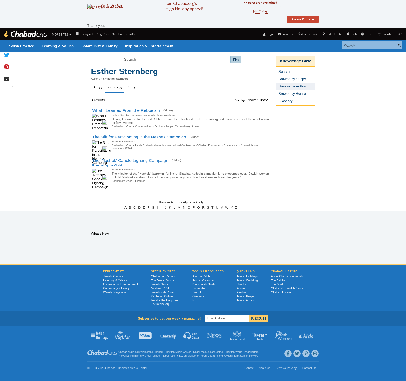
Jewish (228, 355)
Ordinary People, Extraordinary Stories (177, 126)
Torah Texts (260, 335)
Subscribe (198, 288)
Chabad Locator (281, 292)
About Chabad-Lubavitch (287, 276)
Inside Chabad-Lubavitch (149, 145)
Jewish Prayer (246, 296)
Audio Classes (191, 335)
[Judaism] (25, 34)
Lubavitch (169, 351)
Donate (369, 34)
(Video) (168, 110)
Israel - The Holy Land (165, 300)
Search (197, 292)
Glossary (198, 296)
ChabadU (168, 335)
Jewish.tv (145, 335)
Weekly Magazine (114, 292)
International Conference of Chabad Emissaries (194, 145)
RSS (195, 300)
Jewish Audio (245, 300)
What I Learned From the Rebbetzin (126, 110)
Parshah (242, 292)
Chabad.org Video (122, 126)
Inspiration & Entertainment (149, 46)
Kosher (241, 288)
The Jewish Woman (163, 280)
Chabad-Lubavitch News (287, 288)
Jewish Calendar (203, 280)
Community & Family (99, 46)
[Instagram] (315, 353)
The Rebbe (278, 280)
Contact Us (309, 368)
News (214, 335)
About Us (264, 368)
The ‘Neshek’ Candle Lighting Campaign (130, 160)
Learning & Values (58, 46)
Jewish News (159, 284)
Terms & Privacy (286, 368)
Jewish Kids (306, 335)
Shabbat (242, 284)
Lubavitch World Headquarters (241, 351)
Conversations (144, 126)
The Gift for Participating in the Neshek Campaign (139, 137)
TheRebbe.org (160, 304)
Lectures (140, 180)
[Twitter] (297, 353)
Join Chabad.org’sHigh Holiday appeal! (184, 5)
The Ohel (277, 284)
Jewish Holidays (247, 276)
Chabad (158, 351)
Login (270, 34)
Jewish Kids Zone (162, 292)
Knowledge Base (295, 61)
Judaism (213, 355)
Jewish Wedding (247, 280)
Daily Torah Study (203, 284)
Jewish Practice (20, 46)
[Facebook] (288, 353)
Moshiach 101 (160, 288)
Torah (203, 355)
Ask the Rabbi (310, 34)
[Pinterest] (306, 353)
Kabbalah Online (162, 296)
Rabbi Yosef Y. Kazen (174, 355)
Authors (95, 78)
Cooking (237, 335)
